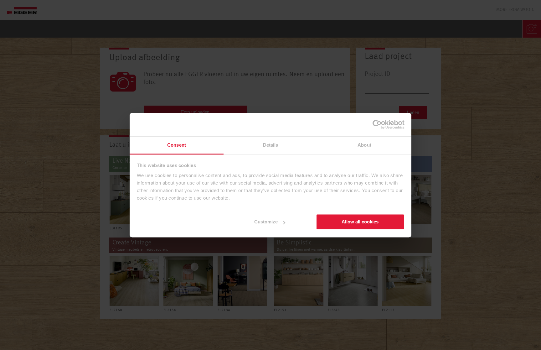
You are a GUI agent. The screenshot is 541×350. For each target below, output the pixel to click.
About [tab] (364, 145)
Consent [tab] (176, 145)
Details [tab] (270, 145)
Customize (266, 221)
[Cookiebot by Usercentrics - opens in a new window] (377, 124)
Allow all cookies (360, 221)
